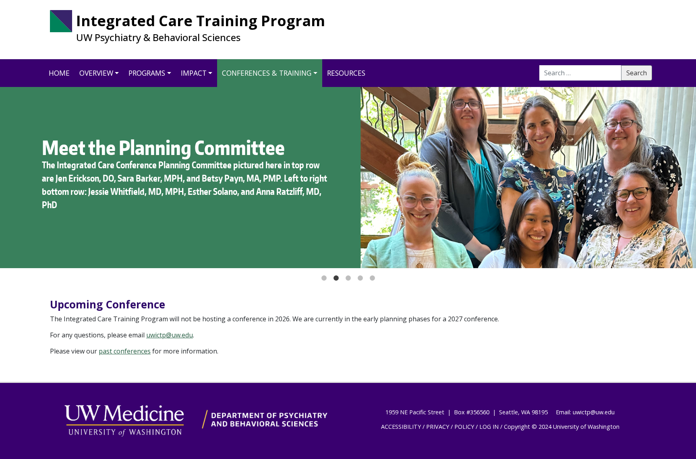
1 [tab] (324, 274)
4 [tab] (360, 274)
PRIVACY (437, 426)
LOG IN (489, 426)
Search (636, 72)
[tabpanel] (348, 177)
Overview (96, 73)
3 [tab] (348, 274)
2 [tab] (336, 274)
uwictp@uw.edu (169, 335)
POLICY (464, 426)
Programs (146, 73)
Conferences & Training (266, 73)
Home (59, 73)
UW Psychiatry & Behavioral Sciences (158, 37)
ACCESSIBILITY (401, 426)
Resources (346, 73)
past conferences (125, 351)
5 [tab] (372, 274)
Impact (194, 73)
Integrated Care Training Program (200, 21)
